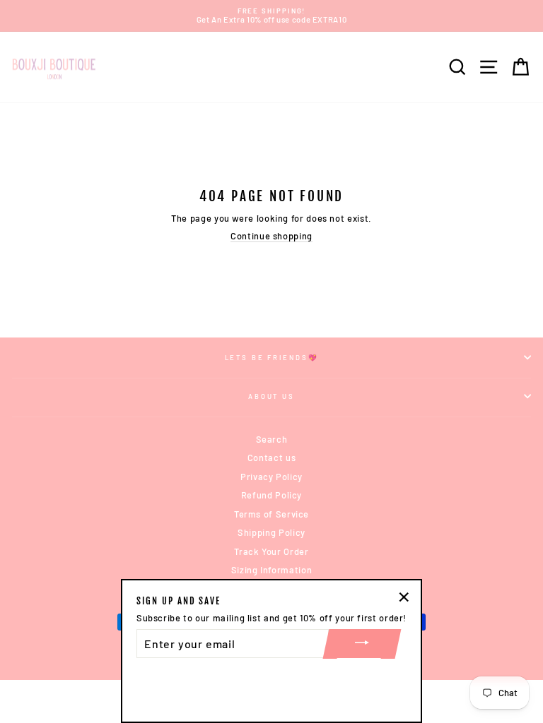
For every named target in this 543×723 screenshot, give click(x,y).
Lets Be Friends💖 (272, 357)
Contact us (271, 457)
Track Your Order (271, 551)
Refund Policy (271, 495)
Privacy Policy (271, 476)
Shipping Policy (271, 532)
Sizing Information (271, 569)
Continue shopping (271, 236)
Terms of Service (271, 514)
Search (272, 439)
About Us (271, 396)
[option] (271, 16)
